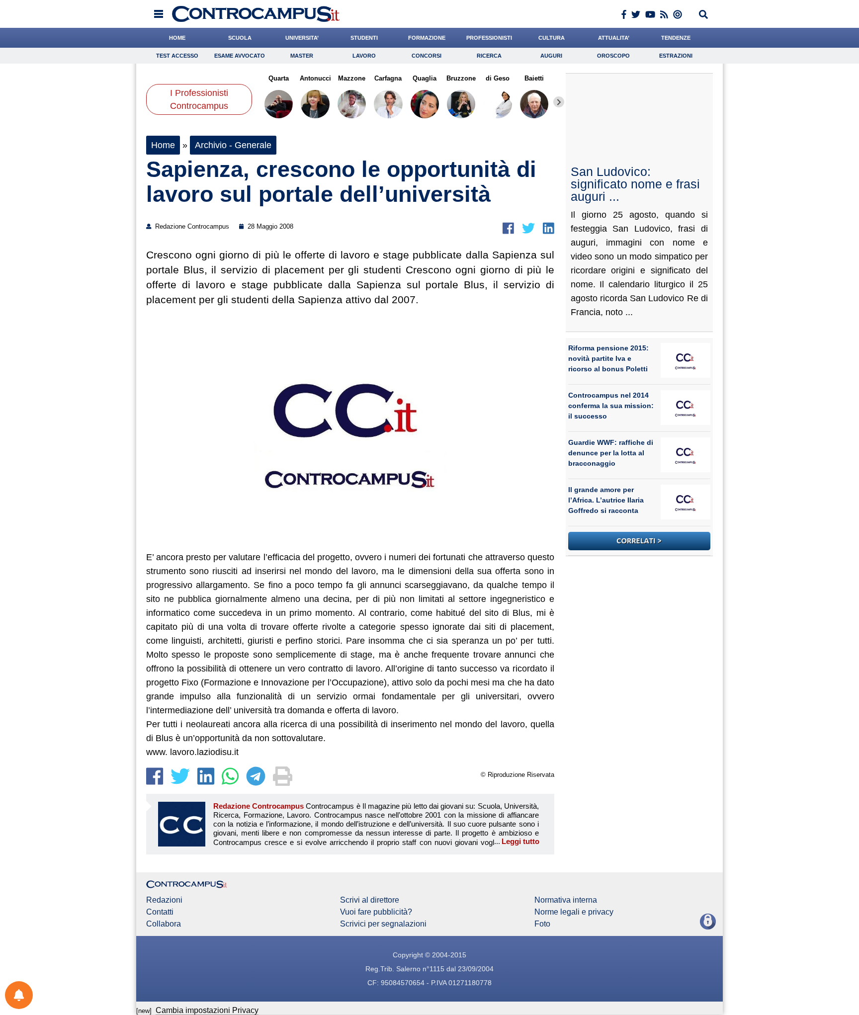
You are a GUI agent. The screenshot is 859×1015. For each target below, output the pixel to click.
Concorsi (426, 56)
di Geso (498, 78)
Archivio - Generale (233, 145)
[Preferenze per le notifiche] (19, 995)
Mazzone (351, 78)
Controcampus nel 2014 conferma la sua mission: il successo (611, 405)
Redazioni (164, 900)
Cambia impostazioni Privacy (207, 1010)
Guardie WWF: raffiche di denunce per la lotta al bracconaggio (610, 452)
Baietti (534, 78)
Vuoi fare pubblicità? (376, 912)
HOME (177, 38)
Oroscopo (613, 56)
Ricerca (489, 56)
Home (163, 145)
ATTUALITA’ (613, 38)
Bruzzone (461, 78)
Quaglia (424, 78)
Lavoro (364, 56)
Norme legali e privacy (573, 912)
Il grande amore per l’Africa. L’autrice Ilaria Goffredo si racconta (606, 500)
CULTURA (551, 38)
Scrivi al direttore (369, 900)
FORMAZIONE (426, 38)
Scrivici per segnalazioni (383, 924)
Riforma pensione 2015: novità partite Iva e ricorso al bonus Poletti (608, 358)
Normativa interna (565, 900)
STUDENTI (364, 38)
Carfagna (388, 78)
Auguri (551, 56)
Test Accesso (177, 56)
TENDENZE (675, 38)
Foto (542, 924)
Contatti (159, 912)
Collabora (163, 924)
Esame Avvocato (239, 56)
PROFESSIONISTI (489, 38)
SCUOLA (240, 38)
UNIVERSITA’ (302, 38)
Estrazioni (675, 56)
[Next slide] (558, 101)
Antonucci (315, 78)
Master (301, 56)
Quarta (278, 78)
